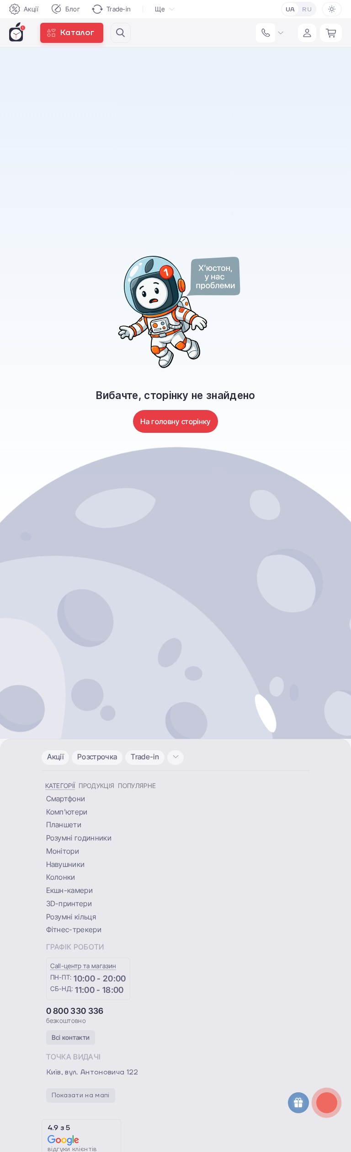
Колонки (60, 877)
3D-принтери (69, 903)
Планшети (64, 824)
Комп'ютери (67, 811)
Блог (72, 9)
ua (290, 9)
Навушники (65, 864)
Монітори (63, 851)
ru (307, 9)
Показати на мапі (81, 1095)
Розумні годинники (79, 837)
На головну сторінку (175, 421)
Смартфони (65, 798)
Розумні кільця (71, 916)
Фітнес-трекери (73, 929)
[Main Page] (17, 32)
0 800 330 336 (75, 1011)
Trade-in (118, 9)
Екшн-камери (69, 890)
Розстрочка (97, 756)
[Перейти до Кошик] (330, 32)
